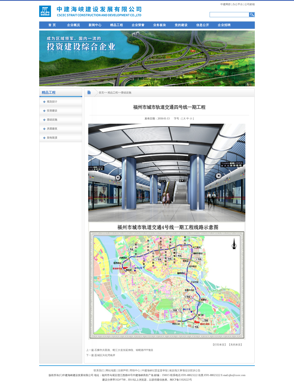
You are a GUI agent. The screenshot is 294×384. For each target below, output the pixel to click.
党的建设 (181, 25)
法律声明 (123, 370)
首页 (101, 92)
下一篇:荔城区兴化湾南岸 (100, 355)
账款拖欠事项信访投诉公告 (184, 370)
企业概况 (73, 25)
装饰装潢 (52, 137)
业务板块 (159, 25)
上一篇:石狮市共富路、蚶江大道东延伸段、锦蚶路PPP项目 (119, 350)
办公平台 (237, 4)
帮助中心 (135, 370)
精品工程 (116, 25)
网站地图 (111, 370)
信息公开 (202, 25)
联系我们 (99, 370)
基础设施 (52, 119)
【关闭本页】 (235, 344)
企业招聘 (224, 25)
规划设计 (52, 101)
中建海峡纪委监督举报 (155, 370)
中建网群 (225, 4)
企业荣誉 (138, 25)
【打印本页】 (219, 344)
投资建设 (52, 110)
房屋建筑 (52, 128)
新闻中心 (95, 25)
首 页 (52, 25)
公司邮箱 (249, 4)
